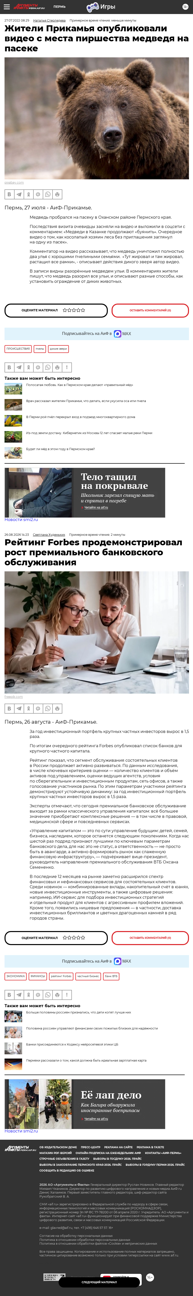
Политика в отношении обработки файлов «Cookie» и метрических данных (98, 1243)
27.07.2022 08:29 (17, 20)
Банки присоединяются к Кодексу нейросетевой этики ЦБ (72, 1044)
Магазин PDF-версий (55, 1153)
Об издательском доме (58, 1147)
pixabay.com (14, 182)
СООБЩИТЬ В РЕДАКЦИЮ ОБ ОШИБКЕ (66, 1170)
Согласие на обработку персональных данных (76, 1236)
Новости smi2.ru (21, 519)
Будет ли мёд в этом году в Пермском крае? (60, 449)
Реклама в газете (150, 1147)
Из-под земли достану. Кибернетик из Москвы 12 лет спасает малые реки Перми (89, 433)
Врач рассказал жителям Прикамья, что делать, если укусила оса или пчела (86, 401)
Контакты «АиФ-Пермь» (163, 1153)
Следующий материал (99, 1282)
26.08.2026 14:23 (17, 535)
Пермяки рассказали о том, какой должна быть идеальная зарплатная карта (86, 1060)
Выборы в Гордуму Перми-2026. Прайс (155, 1165)
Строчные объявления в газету (64, 1158)
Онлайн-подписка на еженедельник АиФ (108, 1153)
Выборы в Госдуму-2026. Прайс (117, 1158)
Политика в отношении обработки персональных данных (84, 1240)
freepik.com (14, 697)
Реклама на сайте (118, 1147)
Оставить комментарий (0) (150, 310)
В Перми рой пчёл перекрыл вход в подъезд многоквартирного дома (80, 417)
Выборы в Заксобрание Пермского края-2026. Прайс (80, 1165)
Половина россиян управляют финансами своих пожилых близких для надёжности (92, 1028)
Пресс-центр (90, 1147)
